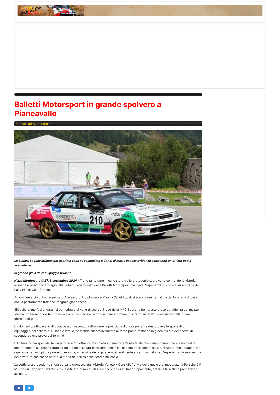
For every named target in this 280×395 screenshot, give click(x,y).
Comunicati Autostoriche (33, 123)
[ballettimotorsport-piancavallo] (108, 193)
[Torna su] (273, 388)
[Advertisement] (132, 55)
